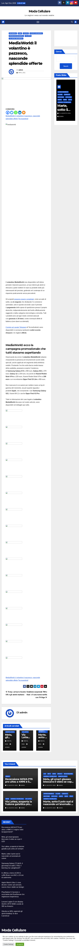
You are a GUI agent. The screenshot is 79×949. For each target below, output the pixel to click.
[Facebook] (7, 112)
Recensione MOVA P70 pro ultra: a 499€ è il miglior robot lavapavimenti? (12, 829)
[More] (24, 112)
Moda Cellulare (39, 11)
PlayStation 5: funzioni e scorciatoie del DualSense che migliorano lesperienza (13, 894)
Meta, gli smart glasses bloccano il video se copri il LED (58, 782)
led (45, 773)
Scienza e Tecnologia (42, 731)
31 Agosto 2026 (59, 113)
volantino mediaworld (16, 38)
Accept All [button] (20, 944)
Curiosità (61, 94)
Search (65, 66)
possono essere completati (24, 299)
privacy (60, 773)
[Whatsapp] (15, 112)
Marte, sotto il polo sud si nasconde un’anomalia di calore (58, 804)
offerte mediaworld (36, 33)
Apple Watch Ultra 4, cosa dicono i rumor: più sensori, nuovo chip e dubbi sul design (13, 885)
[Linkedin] (19, 112)
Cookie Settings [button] (8, 944)
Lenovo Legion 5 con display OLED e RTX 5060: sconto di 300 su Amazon (12, 904)
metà (49, 773)
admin (21, 70)
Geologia (62, 97)
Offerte (25, 33)
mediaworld (12, 33)
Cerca (59, 51)
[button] (72, 22)
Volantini (28, 35)
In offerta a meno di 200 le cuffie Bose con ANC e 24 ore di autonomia (13, 875)
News (19, 33)
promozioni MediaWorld (16, 35)
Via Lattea (25, 732)
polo (64, 99)
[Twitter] (11, 112)
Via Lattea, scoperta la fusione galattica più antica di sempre (18, 804)
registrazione (68, 773)
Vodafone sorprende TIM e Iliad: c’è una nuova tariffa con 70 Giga (36, 694)
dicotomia (47, 796)
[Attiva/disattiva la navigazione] (37, 21)
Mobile (8, 776)
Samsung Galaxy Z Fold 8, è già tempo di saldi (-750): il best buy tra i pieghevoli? (12, 865)
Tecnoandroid (23, 119)
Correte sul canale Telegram (16, 327)
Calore (58, 793)
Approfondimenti (57, 91)
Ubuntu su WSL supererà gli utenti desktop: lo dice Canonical (12, 913)
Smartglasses (10, 732)
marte (61, 796)
